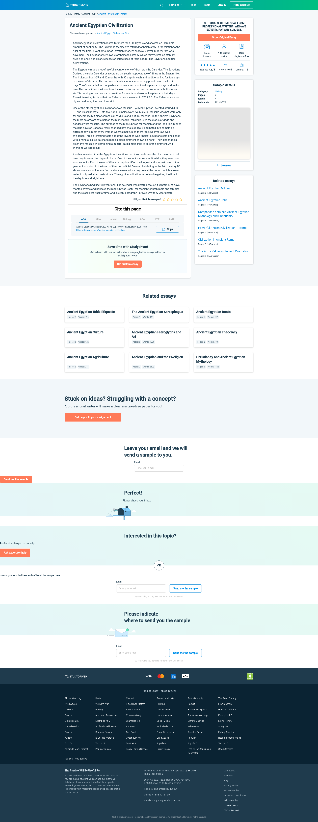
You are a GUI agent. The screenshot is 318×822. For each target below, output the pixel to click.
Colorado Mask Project (76, 749)
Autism (68, 737)
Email (137, 462)
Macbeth (130, 698)
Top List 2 (100, 743)
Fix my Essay (163, 749)
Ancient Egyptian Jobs (212, 200)
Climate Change (196, 721)
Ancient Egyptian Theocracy (216, 332)
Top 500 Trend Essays (76, 758)
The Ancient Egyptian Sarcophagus (157, 312)
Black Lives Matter (135, 704)
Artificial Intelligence (105, 726)
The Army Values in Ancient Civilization (223, 251)
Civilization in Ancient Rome (216, 239)
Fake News (193, 726)
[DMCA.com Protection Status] (250, 676)
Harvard (113, 219)
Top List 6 (223, 743)
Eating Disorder (226, 732)
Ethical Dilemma (165, 726)
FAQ (226, 780)
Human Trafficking (227, 709)
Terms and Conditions (235, 795)
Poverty (99, 709)
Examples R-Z (133, 721)
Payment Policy (231, 790)
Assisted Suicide (196, 732)
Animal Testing (133, 709)
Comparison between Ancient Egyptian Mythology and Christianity (223, 214)
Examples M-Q (102, 721)
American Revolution (106, 715)
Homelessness (164, 715)
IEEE (157, 219)
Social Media (163, 721)
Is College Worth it (104, 737)
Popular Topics (103, 749)
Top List (69, 743)
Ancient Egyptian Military (214, 188)
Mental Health (72, 726)
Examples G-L (72, 721)
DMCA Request (231, 810)
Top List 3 (131, 743)
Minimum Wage (134, 715)
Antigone (223, 726)
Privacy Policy (231, 785)
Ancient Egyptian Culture (85, 332)
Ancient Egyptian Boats (213, 312)
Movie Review (225, 721)
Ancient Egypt (89, 14)
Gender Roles (163, 709)
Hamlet (191, 704)
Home (68, 14)
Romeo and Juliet (166, 698)
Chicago (127, 219)
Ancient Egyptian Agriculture (88, 357)
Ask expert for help (15, 552)
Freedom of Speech (197, 709)
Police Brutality (195, 698)
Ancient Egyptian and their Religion (157, 357)
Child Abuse (71, 704)
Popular (192, 737)
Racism (99, 698)
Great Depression (166, 732)
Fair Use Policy (231, 800)
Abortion (130, 726)
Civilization (118, 33)
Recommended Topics (229, 737)
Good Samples (225, 749)
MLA (98, 219)
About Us (228, 775)
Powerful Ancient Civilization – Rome (222, 228)
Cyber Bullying (133, 737)
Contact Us (229, 770)
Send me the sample (16, 479)
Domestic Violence (104, 732)
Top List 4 (162, 743)
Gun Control (132, 732)
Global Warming (73, 698)
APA (83, 219)
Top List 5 (192, 743)
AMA (171, 219)
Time (127, 33)
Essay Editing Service (137, 749)
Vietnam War (102, 704)
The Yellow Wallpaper (199, 715)
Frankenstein (225, 704)
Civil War (69, 709)
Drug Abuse (163, 737)
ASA (142, 219)
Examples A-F (225, 715)
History (77, 14)
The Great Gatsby (227, 698)
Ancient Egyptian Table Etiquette (91, 312)
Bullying (161, 704)
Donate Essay (231, 805)
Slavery (68, 715)
